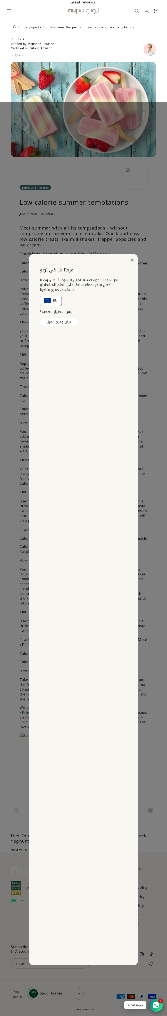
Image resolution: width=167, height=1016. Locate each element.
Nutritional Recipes (64, 27)
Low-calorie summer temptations (110, 27)
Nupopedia (33, 27)
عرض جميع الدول (59, 322)
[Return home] (14, 27)
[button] (9, 11)
